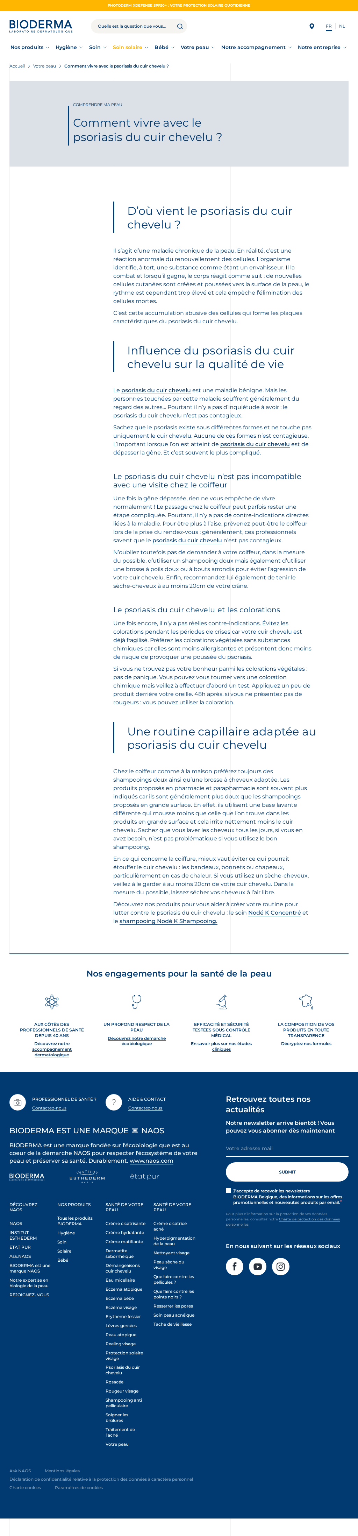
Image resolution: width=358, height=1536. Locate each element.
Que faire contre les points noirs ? (173, 1294)
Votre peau (195, 47)
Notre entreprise (319, 47)
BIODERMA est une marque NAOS (29, 1268)
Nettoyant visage (171, 1252)
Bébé (161, 47)
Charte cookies (25, 1487)
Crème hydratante (125, 1232)
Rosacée (114, 1381)
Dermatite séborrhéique (120, 1253)
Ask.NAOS (20, 1256)
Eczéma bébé (120, 1298)
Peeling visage (121, 1343)
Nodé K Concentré (274, 912)
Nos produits (26, 47)
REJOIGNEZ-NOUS (29, 1294)
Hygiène (66, 47)
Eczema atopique (124, 1289)
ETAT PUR (20, 1247)
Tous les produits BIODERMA (75, 1221)
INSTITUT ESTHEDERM (23, 1235)
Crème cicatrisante (125, 1223)
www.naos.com (151, 1160)
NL (342, 26)
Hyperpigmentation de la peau (174, 1240)
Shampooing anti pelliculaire (124, 1402)
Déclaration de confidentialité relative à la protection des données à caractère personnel (101, 1479)
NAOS (15, 1223)
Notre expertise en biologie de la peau (29, 1282)
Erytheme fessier (123, 1316)
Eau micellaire (120, 1280)
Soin (94, 47)
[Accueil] (40, 26)
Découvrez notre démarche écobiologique (137, 1041)
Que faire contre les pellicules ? (173, 1279)
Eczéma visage (121, 1307)
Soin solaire (128, 47)
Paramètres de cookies (79, 1487)
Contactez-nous (49, 1108)
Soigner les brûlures (117, 1417)
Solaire (64, 1251)
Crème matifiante (124, 1241)
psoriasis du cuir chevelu (156, 390)
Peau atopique (121, 1334)
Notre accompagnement (253, 47)
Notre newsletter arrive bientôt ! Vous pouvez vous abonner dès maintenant (280, 1127)
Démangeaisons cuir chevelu (123, 1268)
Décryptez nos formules (306, 1043)
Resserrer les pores (173, 1306)
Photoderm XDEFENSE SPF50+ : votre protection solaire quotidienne (179, 5)
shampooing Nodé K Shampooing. (168, 921)
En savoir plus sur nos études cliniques (221, 1046)
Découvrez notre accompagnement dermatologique (52, 1049)
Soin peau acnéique (173, 1315)
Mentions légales (62, 1470)
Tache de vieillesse (172, 1324)
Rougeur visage (122, 1391)
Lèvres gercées (121, 1325)
